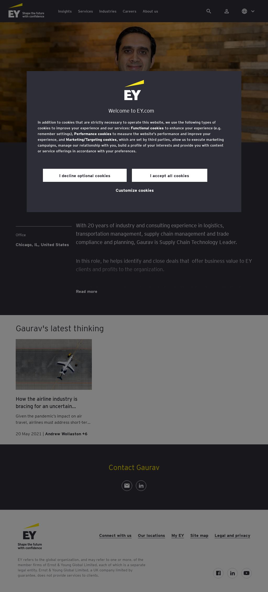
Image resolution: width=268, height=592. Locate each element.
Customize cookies (135, 190)
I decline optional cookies (84, 175)
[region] (134, 141)
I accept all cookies (169, 175)
